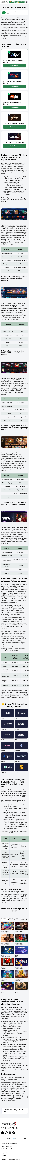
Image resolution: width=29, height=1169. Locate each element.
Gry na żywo (11, 919)
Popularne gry (3, 919)
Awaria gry (17, 919)
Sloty (23, 919)
